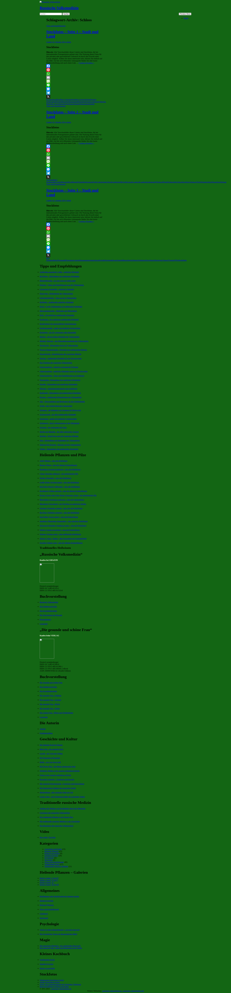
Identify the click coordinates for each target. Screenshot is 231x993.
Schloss (101, 102)
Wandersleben (206, 182)
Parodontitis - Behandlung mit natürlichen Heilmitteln (60, 380)
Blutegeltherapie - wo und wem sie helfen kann (58, 281)
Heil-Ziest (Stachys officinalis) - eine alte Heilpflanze (60, 487)
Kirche (58, 102)
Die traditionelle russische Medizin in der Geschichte (60, 821)
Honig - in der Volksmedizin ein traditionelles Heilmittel (61, 307)
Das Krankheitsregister (48, 611)
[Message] (74, 81)
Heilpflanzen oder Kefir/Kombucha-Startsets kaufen (59, 896)
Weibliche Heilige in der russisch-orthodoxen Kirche (60, 771)
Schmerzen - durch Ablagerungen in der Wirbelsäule (59, 423)
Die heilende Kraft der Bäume (51, 745)
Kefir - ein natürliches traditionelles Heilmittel (57, 315)
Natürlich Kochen (51, 856)
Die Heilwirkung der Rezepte (51, 615)
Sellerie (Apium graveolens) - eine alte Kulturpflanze (60, 530)
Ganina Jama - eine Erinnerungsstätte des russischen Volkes (62, 797)
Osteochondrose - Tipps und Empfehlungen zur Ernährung (62, 376)
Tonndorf (171, 260)
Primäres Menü (185, 14)
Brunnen (64, 182)
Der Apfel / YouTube (48, 837)
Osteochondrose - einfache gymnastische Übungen (59, 367)
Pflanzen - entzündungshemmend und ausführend (58, 389)
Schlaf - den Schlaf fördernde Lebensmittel (56, 406)
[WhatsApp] (74, 74)
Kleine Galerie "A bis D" (49, 878)
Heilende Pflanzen (51, 851)
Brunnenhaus (51, 100)
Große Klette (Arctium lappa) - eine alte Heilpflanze (59, 482)
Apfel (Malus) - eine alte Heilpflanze (53, 461)
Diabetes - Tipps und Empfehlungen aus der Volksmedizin (62, 285)
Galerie (49, 42)
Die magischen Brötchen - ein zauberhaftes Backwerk (60, 946)
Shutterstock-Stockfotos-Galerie (52, 980)
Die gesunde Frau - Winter (50, 708)
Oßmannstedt (73, 102)
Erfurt (88, 100)
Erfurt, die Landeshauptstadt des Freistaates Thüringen (60, 984)
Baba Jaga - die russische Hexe (51, 749)
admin (68, 42)
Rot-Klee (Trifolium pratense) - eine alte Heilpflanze (59, 513)
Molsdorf (64, 102)
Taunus (165, 260)
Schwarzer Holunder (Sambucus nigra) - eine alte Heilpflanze (63, 526)
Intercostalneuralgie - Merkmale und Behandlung (58, 311)
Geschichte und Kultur (53, 849)
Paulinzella (171, 182)
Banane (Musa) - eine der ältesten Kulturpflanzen (58, 465)
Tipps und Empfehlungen (56, 26)
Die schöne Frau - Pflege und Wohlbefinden (56, 713)
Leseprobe (44, 624)
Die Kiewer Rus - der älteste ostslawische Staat (57, 766)
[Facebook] (74, 66)
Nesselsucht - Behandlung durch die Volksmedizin (59, 345)
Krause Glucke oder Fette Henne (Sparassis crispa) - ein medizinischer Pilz (68, 495)
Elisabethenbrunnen (84, 182)
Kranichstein (117, 260)
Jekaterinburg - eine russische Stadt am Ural (56, 792)
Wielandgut (83, 104)
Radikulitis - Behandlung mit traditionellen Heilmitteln (60, 393)
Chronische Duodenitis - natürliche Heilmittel (57, 289)
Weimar (70, 104)
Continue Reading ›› (86, 63)
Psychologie (49, 858)
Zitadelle (91, 104)
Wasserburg (216, 182)
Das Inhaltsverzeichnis (48, 607)
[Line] (74, 85)
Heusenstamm (84, 260)
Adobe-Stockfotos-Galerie (50, 982)
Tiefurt (198, 182)
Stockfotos (63, 104)
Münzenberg (127, 260)
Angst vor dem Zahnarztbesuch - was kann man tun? (60, 930)
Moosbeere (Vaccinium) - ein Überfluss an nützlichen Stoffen (63, 504)
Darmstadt (61, 260)
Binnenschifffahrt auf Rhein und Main (54, 987)
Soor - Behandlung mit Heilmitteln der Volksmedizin (60, 440)
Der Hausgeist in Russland (50, 758)
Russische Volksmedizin (59, 8)
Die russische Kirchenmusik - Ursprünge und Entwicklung (62, 784)
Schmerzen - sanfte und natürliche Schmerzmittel (58, 419)
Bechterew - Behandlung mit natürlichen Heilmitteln (59, 276)
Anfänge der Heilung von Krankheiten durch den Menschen (62, 808)
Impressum (44, 918)
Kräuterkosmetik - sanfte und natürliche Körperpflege (60, 328)
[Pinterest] (74, 70)
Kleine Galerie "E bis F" (49, 880)
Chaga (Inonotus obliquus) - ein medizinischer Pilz (59, 474)
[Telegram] (74, 93)
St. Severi (55, 104)
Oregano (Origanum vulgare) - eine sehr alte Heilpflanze (61, 508)
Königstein (108, 260)
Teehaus (193, 182)
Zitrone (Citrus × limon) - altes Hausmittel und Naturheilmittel (63, 539)
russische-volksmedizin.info (133, 991)
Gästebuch (44, 914)
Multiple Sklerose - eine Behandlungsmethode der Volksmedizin (64, 341)
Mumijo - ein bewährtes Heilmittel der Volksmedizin (59, 337)
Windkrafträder (181, 260)
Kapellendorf (116, 182)
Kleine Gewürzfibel (52, 853)
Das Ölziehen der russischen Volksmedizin (56, 363)
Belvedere (57, 182)
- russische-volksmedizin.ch (60, 989)
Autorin (43, 729)
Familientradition (46, 733)
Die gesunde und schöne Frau (51, 683)
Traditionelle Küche (52, 864)
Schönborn (141, 260)
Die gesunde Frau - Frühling (50, 696)
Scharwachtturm (92, 102)
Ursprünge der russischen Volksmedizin (55, 813)
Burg (58, 100)
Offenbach (159, 182)
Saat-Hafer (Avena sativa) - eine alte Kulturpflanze (59, 517)
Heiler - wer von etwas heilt (50, 762)
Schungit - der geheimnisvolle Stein (53, 427)
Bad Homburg (51, 181)
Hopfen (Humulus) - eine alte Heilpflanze (55, 478)
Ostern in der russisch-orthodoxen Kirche (55, 775)
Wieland (76, 104)
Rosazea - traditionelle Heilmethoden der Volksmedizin (60, 397)
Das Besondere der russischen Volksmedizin (56, 826)
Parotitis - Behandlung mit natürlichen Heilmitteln (58, 384)
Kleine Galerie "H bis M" (49, 885)
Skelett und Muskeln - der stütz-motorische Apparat (59, 432)
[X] (74, 97)
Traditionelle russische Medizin (56, 866)
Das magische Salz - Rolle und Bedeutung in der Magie (61, 948)
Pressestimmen (45, 619)
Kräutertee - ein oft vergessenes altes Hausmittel (58, 332)
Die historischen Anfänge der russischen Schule (58, 788)
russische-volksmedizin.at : (112, 991)
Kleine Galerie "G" (47, 882)
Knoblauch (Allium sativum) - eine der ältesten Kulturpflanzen (63, 491)
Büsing (74, 182)
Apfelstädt (50, 180)
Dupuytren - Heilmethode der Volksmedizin (56, 294)
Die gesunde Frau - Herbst (50, 704)
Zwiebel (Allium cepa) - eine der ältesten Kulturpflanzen (61, 543)
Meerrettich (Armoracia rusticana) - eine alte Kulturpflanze (62, 500)
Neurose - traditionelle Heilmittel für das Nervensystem (60, 358)
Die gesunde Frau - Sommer (50, 700)
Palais (165, 182)
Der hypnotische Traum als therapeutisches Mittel (58, 934)
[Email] (74, 77)
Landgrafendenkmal (147, 182)
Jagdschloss (106, 182)
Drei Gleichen (80, 100)
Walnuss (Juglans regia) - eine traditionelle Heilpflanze (60, 534)
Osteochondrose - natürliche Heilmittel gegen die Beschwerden (64, 371)
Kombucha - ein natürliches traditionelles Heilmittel (59, 320)
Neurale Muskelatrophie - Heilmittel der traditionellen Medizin (63, 350)
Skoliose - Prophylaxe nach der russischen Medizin (59, 436)
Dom (73, 100)
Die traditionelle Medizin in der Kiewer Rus (56, 817)
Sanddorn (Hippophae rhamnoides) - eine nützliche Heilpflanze (64, 521)
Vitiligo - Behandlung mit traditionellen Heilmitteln (59, 449)
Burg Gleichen (65, 100)
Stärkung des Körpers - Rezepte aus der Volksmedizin (60, 445)
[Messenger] (74, 89)
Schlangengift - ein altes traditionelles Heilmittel (58, 415)
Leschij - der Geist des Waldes (51, 754)
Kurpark (129, 182)
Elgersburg (69, 260)
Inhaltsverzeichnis (46, 901)
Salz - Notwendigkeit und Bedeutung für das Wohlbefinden (62, 402)
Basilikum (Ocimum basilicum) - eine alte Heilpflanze (60, 469)
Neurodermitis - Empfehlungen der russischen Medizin (60, 354)
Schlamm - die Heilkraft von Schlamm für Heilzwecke (60, 410)
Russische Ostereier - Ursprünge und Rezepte (57, 779)
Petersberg (82, 102)
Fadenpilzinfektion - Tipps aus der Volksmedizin (58, 298)
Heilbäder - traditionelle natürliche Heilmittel (57, 302)
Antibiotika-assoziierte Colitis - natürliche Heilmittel (59, 272)
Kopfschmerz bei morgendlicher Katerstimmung (58, 324)
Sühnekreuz (158, 260)
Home (186, 18)
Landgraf (136, 182)
